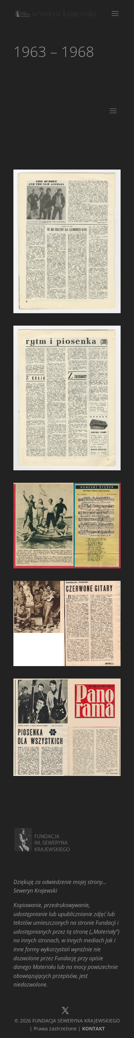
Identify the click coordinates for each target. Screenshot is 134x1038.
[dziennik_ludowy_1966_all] (67, 566)
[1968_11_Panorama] (67, 774)
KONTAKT (93, 1028)
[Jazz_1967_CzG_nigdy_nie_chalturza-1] (67, 311)
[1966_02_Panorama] (67, 664)
